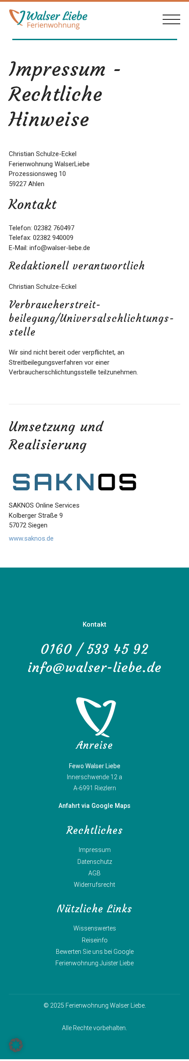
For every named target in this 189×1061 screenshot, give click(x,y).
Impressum (95, 849)
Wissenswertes (94, 928)
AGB (94, 873)
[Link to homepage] (48, 19)
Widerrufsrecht (94, 884)
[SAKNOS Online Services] (75, 482)
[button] (16, 1045)
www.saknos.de (31, 538)
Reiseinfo (95, 940)
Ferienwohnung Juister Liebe (94, 963)
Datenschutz (94, 861)
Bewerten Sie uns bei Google (95, 951)
